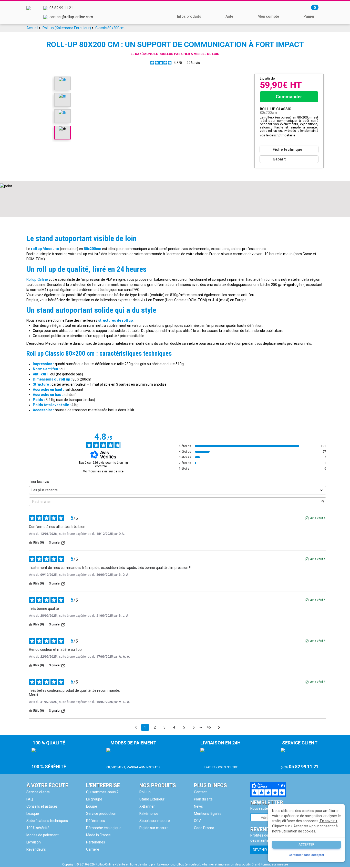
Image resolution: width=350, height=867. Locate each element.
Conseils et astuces (42, 806)
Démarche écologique (103, 828)
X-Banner (147, 806)
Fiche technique (287, 149)
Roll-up (145, 792)
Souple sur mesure (154, 821)
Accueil (32, 28)
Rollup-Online (37, 279)
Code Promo (204, 828)
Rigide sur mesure (154, 828)
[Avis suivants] (219, 727)
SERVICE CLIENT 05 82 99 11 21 (299, 754)
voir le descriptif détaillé (277, 135)
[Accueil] (28, 12)
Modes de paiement (42, 835)
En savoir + (328, 821)
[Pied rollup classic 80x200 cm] (62, 80)
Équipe (91, 806)
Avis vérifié (317, 518)
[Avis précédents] (136, 727)
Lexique (32, 813)
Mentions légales (207, 813)
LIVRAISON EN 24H (220, 754)
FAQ (29, 799)
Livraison (33, 842)
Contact (200, 792)
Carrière (92, 849)
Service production (101, 813)
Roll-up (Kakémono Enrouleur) (67, 28)
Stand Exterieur (151, 799)
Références (95, 821)
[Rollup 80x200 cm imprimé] (62, 112)
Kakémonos (149, 813)
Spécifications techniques (47, 821)
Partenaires (95, 842)
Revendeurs (36, 849)
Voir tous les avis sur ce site (103, 471)
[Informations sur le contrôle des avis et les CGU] (127, 463)
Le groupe (94, 799)
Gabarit (279, 159)
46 (209, 727)
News (198, 806)
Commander (289, 96)
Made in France (98, 835)
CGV (197, 821)
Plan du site (203, 799)
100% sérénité (37, 828)
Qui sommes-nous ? (102, 792)
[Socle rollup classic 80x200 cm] (62, 96)
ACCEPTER (306, 844)
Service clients (38, 792)
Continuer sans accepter (306, 855)
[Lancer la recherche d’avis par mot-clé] (323, 501)
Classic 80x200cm (110, 28)
